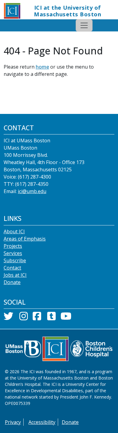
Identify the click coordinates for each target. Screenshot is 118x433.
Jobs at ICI (15, 275)
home (42, 66)
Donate (12, 282)
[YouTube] (66, 318)
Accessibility (41, 422)
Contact (12, 267)
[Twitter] (8, 318)
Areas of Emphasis (25, 238)
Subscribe (15, 260)
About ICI (14, 231)
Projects (13, 246)
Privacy (13, 422)
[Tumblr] (51, 318)
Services (13, 253)
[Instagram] (23, 318)
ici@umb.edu (32, 191)
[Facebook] (37, 318)
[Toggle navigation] (84, 25)
